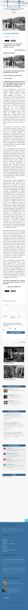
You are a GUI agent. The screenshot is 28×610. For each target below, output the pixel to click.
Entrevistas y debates (8, 543)
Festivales (5, 540)
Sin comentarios (15, 37)
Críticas (12, 36)
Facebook (19, 342)
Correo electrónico (13, 316)
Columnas (5, 546)
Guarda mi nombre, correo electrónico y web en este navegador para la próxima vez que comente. (12, 324)
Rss (24, 342)
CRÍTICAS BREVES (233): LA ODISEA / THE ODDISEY (13, 433)
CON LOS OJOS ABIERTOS (14, 2)
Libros (4, 545)
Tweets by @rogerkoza (7, 476)
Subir (26, 520)
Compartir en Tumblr (13, 40)
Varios (4, 548)
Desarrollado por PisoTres (14, 607)
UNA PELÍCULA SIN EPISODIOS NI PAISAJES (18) (12, 423)
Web (19, 316)
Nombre (5, 316)
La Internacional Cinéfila (9, 550)
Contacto (5, 551)
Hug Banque (6, 422)
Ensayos (4, 542)
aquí (15, 263)
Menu (14, 12)
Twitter (22, 342)
